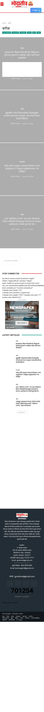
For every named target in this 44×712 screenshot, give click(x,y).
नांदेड (22, 48)
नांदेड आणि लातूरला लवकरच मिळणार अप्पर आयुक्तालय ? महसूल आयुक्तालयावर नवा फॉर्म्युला (28, 375)
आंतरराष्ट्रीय (15, 32)
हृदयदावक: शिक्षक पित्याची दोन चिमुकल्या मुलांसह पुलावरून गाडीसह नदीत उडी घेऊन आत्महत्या (28, 346)
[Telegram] (26, 583)
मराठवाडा (22, 162)
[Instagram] (18, 583)
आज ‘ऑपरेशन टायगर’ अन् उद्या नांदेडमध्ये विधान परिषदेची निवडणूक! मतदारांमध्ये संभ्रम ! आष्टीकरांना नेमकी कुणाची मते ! (28, 389)
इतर (34, 32)
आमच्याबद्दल (22, 32)
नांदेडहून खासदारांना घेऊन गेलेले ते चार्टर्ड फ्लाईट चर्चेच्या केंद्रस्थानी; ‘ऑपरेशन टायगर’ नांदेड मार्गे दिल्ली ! (28, 404)
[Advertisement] (22, 441)
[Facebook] (10, 583)
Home (4, 23)
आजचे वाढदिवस (6, 32)
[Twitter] (34, 583)
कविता (38, 32)
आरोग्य (29, 32)
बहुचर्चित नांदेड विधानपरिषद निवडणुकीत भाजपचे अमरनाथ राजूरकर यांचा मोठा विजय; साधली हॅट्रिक (28, 360)
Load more (21, 412)
